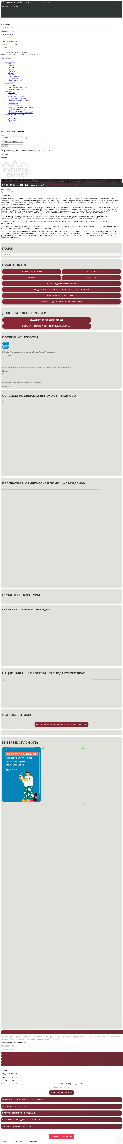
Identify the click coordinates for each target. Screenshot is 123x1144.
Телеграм (12, 120)
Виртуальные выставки (17, 87)
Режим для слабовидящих (62, 1136)
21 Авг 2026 (6, 371)
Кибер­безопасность (16, 109)
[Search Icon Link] (6, 124)
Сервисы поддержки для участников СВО (61, 302)
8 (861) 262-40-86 (7, 31)
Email (3, 143)
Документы (13, 104)
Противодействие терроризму (21, 111)
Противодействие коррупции (20, 107)
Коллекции (13, 78)
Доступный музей (15, 80)
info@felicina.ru (7, 34)
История (11, 67)
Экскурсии (91, 272)
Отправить (5, 145)
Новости (8, 91)
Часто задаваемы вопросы (61, 284)
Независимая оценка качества (20, 113)
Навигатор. (43, 2)
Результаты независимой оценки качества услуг (61, 724)
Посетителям (10, 62)
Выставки (8, 84)
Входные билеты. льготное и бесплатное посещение (61, 290)
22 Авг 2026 (7, 356)
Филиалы (12, 69)
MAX (10, 116)
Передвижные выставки (18, 89)
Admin (8, 190)
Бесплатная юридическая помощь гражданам (46, 326)
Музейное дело (14, 76)
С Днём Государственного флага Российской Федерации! (29, 352)
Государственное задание (19, 105)
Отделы (11, 71)
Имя (3, 135)
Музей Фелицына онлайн (15, 115)
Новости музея (7, 191)
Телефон (5, 137)
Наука (10, 73)
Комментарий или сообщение (13, 141)
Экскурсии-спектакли (17, 98)
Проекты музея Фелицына (19, 100)
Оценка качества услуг (61, 1093)
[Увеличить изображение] (118, 736)
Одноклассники (15, 122)
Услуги (11, 65)
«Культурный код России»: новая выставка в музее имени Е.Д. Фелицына (36, 367)
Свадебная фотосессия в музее (47, 320)
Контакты (12, 82)
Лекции (11, 75)
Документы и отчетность (15, 102)
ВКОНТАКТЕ (13, 118)
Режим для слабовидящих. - (19, 2)
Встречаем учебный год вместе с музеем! (21, 382)
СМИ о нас (12, 95)
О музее (8, 64)
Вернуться (5, 154)
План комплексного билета (61, 296)
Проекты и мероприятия (15, 96)
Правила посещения (31, 272)
